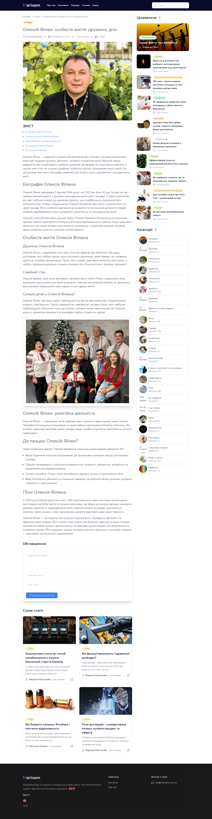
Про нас (51, 5)
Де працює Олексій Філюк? (39, 145)
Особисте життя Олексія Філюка (42, 136)
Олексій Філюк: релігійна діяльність (43, 141)
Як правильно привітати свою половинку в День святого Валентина (169, 105)
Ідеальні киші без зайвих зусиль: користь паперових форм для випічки (168, 126)
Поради (75, 5)
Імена (95, 5)
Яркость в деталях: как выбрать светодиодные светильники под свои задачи (169, 64)
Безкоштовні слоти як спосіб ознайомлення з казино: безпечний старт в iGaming (45, 658)
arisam (32, 5)
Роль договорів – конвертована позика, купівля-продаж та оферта (104, 729)
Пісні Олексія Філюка (36, 150)
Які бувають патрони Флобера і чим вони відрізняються (47, 726)
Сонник (86, 5)
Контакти (63, 5)
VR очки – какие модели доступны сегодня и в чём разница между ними (167, 85)
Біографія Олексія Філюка (38, 132)
